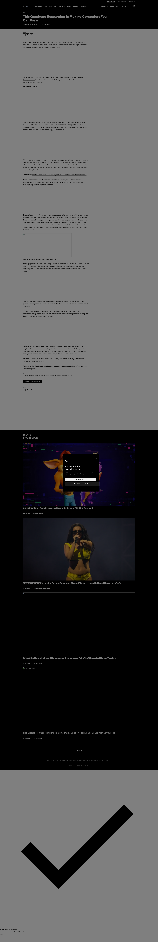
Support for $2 (80, 479)
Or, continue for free (80, 489)
